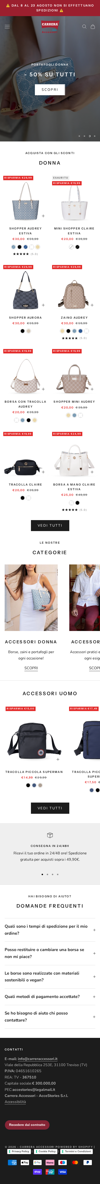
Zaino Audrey (74, 317)
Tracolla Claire (25, 484)
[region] (50, 79)
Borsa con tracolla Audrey (26, 404)
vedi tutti (50, 525)
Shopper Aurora (25, 317)
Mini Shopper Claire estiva (74, 231)
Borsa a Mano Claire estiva (74, 487)
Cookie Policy (47, 1151)
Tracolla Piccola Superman (34, 772)
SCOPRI (50, 89)
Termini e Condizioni (78, 1151)
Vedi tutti (50, 808)
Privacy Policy (20, 1151)
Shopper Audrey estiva (25, 231)
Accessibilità (15, 1101)
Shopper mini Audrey (74, 401)
